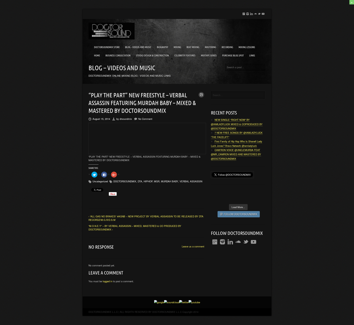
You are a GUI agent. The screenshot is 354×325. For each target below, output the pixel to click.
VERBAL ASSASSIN (191, 181)
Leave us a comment (193, 246)
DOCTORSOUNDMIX (124, 181)
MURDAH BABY (169, 181)
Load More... (238, 207)
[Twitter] (259, 13)
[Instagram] (247, 13)
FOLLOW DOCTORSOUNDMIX (240, 214)
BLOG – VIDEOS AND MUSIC (138, 47)
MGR (156, 181)
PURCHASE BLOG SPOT (233, 55)
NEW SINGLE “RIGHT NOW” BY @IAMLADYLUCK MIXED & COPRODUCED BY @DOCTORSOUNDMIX (237, 124)
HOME (97, 55)
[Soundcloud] (255, 13)
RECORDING (227, 47)
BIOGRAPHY (162, 47)
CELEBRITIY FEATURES (184, 55)
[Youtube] (263, 13)
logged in (107, 281)
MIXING (177, 47)
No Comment (145, 119)
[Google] (243, 13)
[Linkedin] (251, 13)
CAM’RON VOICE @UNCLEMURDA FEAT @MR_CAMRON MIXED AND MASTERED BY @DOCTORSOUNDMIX (236, 154)
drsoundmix (126, 119)
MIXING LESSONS (247, 47)
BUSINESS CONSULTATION (118, 55)
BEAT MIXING (193, 47)
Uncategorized (100, 181)
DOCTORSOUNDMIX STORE (107, 47)
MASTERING (210, 47)
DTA (140, 181)
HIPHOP (148, 181)
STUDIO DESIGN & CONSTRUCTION (152, 55)
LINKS (252, 55)
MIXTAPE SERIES (209, 55)
